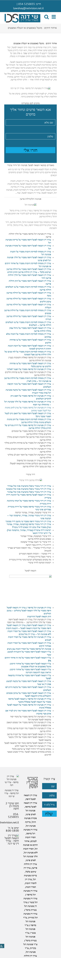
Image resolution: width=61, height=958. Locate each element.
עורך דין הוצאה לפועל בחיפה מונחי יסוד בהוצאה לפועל (27, 743)
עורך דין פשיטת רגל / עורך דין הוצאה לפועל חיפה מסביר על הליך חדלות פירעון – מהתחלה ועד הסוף (29, 621)
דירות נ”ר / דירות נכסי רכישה (38, 544)
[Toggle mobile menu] (54, 16)
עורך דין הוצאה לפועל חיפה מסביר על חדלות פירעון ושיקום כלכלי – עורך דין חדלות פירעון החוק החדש (29, 270)
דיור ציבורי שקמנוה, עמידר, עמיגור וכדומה (33, 512)
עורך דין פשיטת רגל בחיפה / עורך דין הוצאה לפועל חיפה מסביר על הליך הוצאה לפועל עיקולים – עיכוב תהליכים (29, 610)
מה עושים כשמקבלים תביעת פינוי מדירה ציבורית (30, 559)
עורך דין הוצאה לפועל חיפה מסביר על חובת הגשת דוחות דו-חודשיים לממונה (29, 347)
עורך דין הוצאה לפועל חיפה (39, 625)
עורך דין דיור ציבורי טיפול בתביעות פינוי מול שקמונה (28, 488)
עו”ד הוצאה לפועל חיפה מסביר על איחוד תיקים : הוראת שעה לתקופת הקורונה (30, 671)
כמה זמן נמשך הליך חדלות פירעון (37, 466)
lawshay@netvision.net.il (28, 8)
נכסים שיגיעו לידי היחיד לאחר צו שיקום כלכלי (31, 749)
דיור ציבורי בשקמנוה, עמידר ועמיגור (35, 536)
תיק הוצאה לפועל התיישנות (39, 616)
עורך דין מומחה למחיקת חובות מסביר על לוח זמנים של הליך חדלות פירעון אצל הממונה (28, 353)
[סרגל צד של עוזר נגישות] (2, 946)
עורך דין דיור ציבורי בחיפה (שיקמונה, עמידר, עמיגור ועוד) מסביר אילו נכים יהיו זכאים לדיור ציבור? (29, 526)
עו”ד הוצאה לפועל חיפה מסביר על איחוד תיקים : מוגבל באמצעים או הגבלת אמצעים (30, 665)
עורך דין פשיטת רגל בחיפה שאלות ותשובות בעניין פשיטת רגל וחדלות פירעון (29, 359)
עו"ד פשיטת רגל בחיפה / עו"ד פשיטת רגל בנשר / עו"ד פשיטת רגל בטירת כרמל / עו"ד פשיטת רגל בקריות (30, 933)
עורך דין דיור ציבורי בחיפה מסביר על (35, 500)
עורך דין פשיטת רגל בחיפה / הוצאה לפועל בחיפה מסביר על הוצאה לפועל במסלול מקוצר (29, 700)
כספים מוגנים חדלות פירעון (39, 538)
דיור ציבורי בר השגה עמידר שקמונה (36, 541)
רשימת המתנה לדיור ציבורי (39, 562)
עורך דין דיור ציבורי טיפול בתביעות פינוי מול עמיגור (29, 491)
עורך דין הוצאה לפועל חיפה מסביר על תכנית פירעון (29, 734)
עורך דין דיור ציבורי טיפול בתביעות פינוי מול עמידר (29, 486)
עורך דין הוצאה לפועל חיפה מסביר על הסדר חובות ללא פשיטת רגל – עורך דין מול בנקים (29, 633)
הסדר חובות (31, 887)
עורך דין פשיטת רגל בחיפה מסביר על (35, 369)
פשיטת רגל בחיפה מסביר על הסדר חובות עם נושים (29, 648)
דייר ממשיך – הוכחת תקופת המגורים (35, 553)
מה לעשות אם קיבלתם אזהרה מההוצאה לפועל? (30, 463)
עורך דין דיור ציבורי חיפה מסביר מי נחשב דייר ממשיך (28, 521)
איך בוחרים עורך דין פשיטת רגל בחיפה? (34, 460)
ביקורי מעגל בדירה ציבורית (39, 556)
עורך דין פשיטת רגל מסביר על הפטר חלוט (33, 746)
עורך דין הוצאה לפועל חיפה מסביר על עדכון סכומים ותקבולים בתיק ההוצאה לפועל (28, 694)
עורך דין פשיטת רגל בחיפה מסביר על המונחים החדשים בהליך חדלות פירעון (31, 432)
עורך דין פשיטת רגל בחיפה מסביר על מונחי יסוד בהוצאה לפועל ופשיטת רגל (30, 718)
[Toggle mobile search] (46, 16)
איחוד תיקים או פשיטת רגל (30, 845)
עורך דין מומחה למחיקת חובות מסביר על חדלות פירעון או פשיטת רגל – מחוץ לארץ (27, 379)
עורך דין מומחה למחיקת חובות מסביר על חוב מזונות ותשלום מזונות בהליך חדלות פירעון (29, 421)
